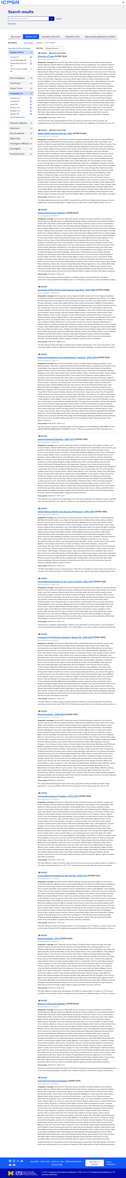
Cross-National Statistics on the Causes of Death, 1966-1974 (65, 581)
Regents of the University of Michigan (63, 1172)
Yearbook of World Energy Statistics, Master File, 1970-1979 (65, 637)
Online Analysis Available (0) (18, 70)
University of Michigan (49, 1174)
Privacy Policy (45, 1161)
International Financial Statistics (53, 1080)
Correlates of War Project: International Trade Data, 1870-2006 (66, 290)
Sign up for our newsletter (94, 1163)
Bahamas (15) (15, 108)
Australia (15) (14, 101)
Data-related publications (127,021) (100, 36)
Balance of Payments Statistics (52, 1003)
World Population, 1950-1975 (51, 714)
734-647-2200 (57, 1164)
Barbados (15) (15, 111)
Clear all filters (29, 43)
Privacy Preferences (111, 1163)
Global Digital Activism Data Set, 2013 (55, 133)
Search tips (12, 23)
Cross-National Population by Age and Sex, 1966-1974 (62, 875)
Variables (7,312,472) (51, 36)
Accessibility (34, 1161)
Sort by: (39, 48)
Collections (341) (72, 36)
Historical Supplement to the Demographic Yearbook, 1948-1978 (67, 357)
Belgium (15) (14, 114)
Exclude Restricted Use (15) (18, 64)
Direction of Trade (46, 56)
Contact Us (55, 1161)
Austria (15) (14, 104)
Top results (15, 36)
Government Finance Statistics (52, 212)
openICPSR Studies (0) (18, 60)
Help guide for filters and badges (19, 48)
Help (62, 1161)
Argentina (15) (15, 98)
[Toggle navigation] (123, 2)
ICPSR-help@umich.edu (73, 1161)
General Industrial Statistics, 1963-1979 (56, 439)
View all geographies (17, 117)
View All (59, 19)
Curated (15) (14, 57)
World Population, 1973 (48, 938)
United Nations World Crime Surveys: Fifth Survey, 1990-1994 (66, 511)
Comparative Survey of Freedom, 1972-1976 (58, 796)
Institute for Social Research (101, 1172)
